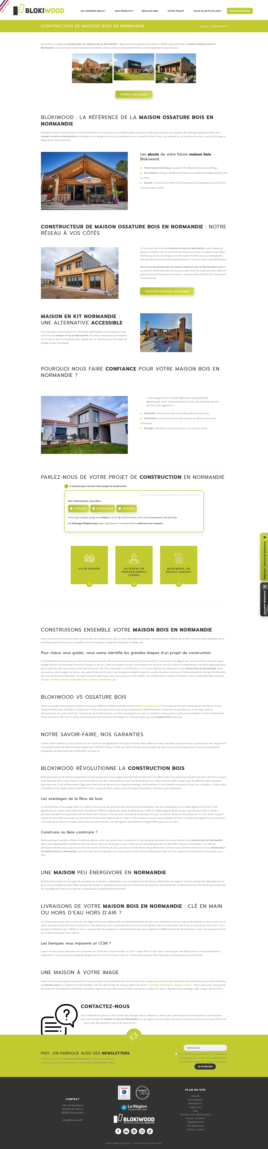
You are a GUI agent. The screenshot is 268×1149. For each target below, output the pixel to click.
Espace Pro (195, 1107)
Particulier (80, 508)
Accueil (204, 26)
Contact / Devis (195, 1129)
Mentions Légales (118, 1143)
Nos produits (123, 10)
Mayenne (179, 984)
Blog (195, 1110)
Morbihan (106, 679)
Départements (195, 1121)
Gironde (64, 679)
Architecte (129, 508)
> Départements (217, 26)
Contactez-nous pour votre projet (167, 291)
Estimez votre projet (134, 94)
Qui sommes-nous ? (93, 10)
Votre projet (176, 10)
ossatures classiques (147, 705)
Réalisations (150, 10)
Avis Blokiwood (195, 1125)
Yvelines (94, 679)
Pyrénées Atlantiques (161, 984)
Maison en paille (195, 1118)
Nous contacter (239, 10)
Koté (159, 1143)
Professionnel (104, 508)
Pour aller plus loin (207, 10)
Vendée (54, 679)
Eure (188, 984)
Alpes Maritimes (79, 679)
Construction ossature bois (195, 1114)
